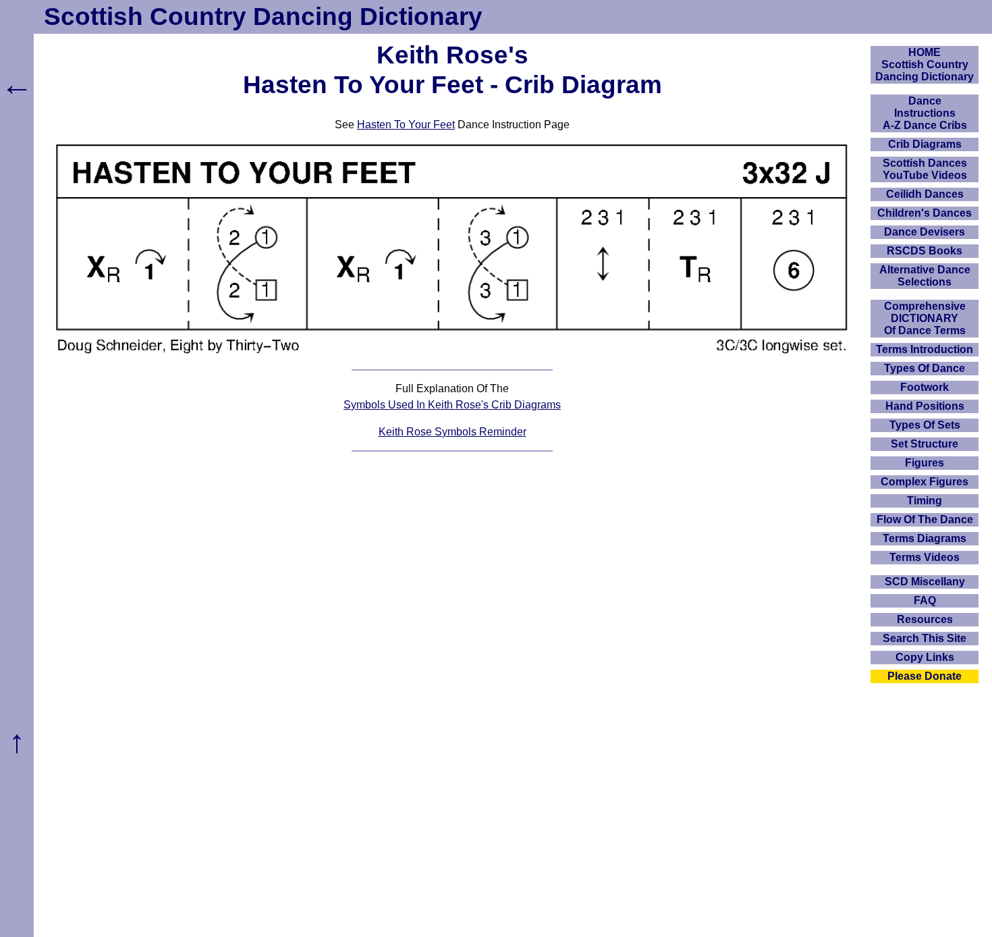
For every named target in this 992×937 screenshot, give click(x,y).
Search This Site (924, 638)
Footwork (924, 387)
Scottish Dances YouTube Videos (925, 169)
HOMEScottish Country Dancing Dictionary (924, 64)
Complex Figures (924, 481)
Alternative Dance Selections (924, 276)
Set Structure (924, 444)
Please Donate (924, 676)
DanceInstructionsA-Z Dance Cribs (925, 113)
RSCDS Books (924, 251)
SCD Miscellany (925, 581)
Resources (925, 619)
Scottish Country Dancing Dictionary (263, 16)
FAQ (925, 600)
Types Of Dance (924, 368)
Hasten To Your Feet (406, 124)
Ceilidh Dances (925, 194)
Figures (924, 462)
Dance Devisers (924, 232)
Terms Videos (924, 557)
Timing (924, 500)
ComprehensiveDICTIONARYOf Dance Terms (925, 318)
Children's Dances (924, 213)
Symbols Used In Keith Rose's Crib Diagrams (452, 404)
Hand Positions (924, 406)
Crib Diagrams (925, 144)
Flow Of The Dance (925, 519)
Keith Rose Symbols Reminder (452, 431)
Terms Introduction (924, 349)
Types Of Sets (924, 425)
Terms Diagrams (924, 538)
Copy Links (924, 657)
